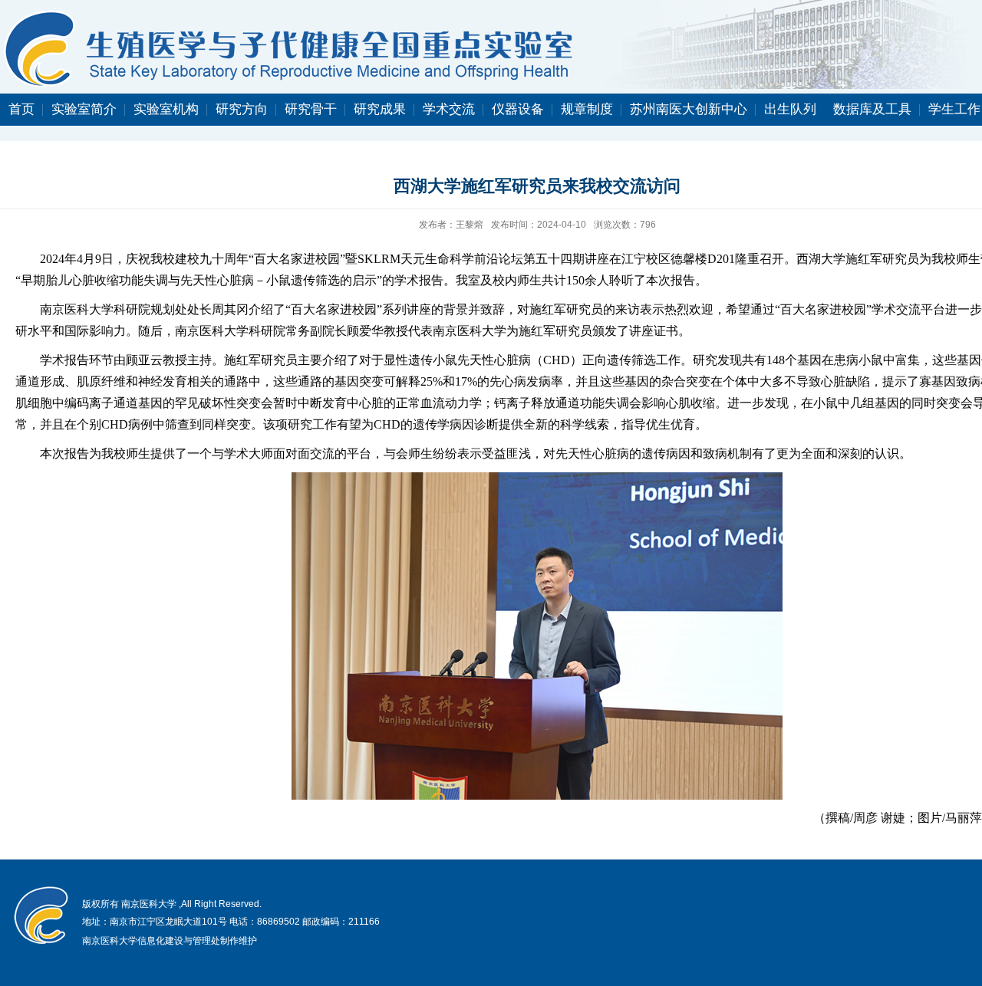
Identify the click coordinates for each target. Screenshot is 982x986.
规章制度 (587, 109)
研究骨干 (311, 109)
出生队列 (790, 109)
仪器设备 (518, 109)
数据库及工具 (872, 109)
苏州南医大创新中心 (688, 109)
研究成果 (380, 109)
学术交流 (449, 109)
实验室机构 (166, 109)
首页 (21, 109)
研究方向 (242, 109)
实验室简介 (84, 109)
